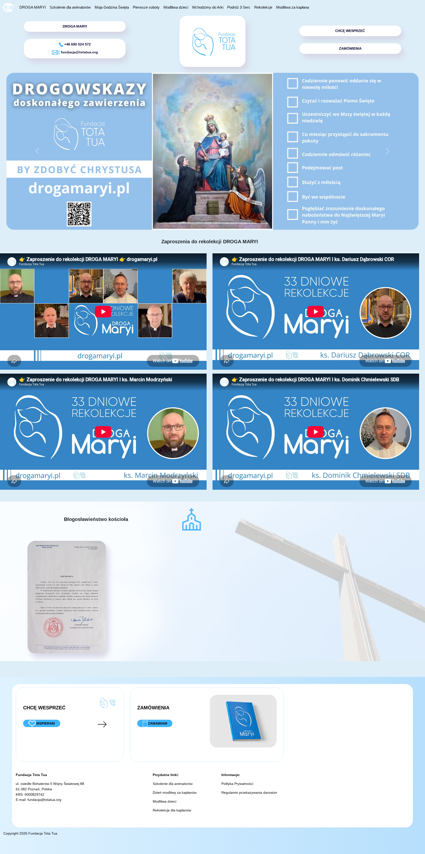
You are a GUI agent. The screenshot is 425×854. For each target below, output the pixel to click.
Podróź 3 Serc (238, 7)
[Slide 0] (172, 223)
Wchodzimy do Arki (207, 7)
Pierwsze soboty (146, 7)
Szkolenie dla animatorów (70, 7)
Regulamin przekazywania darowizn (249, 792)
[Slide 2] (190, 223)
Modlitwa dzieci (176, 7)
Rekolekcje (263, 7)
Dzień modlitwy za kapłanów (175, 792)
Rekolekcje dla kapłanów (172, 810)
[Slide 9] (252, 223)
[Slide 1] (181, 223)
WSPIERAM (45, 723)
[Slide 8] (243, 223)
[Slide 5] (217, 223)
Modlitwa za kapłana (292, 7)
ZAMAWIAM (157, 723)
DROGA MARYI (32, 7)
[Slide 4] (208, 223)
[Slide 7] (234, 223)
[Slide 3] (199, 223)
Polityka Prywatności (237, 784)
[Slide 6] (225, 223)
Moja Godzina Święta (112, 7)
